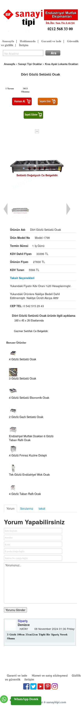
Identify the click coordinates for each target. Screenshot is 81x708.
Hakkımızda (28, 41)
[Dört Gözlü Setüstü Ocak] (37, 166)
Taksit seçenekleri (22, 278)
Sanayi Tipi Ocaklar (30, 64)
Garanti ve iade (51, 41)
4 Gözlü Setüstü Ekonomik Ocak (29, 398)
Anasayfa (8, 41)
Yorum (10, 508)
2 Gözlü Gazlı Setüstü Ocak (26, 417)
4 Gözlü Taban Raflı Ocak (25, 494)
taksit (42, 508)
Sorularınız (26, 508)
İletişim (24, 45)
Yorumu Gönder (15, 610)
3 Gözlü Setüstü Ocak (22, 378)
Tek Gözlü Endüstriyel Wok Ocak (29, 474)
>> (37, 131)
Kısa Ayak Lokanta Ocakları (61, 64)
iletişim (29, 679)
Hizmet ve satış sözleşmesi (50, 675)
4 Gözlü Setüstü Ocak (22, 359)
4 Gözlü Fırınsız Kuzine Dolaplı (28, 455)
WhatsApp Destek (26, 699)
